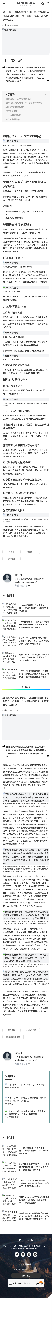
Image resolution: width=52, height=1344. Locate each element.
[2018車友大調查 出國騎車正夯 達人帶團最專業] (12, 1115)
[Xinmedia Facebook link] (17, 1254)
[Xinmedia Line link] (35, 1254)
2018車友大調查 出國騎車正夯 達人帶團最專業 (33, 1112)
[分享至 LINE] (13, 60)
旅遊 (10, 12)
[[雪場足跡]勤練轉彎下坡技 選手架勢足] (12, 1102)
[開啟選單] (3, 4)
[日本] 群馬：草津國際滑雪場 (33, 1084)
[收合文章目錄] (45, 94)
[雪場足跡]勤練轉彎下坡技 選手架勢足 (33, 1099)
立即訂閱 (26, 1275)
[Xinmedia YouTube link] (29, 1254)
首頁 (3, 12)
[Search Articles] (42, 3)
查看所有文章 (21, 585)
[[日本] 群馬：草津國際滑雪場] (12, 1088)
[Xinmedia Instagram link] (23, 1254)
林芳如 (6, 25)
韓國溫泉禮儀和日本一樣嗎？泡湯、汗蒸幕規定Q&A (32, 12)
